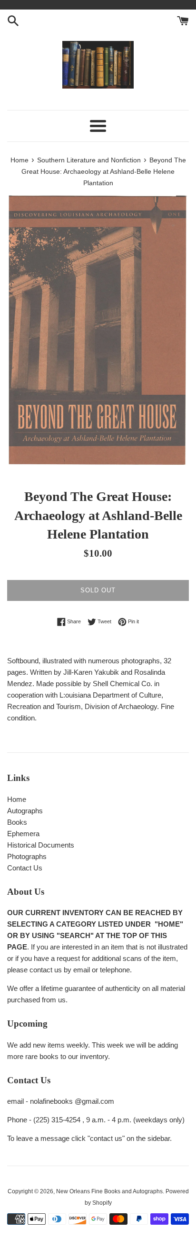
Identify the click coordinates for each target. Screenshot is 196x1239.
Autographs (25, 811)
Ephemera (23, 833)
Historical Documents (40, 845)
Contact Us (24, 868)
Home (16, 799)
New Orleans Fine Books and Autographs (109, 1191)
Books (17, 822)
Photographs (27, 856)
